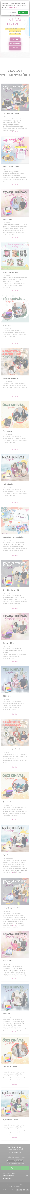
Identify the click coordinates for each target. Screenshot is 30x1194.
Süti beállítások (12, 12)
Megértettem (23, 12)
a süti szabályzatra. (13, 7)
